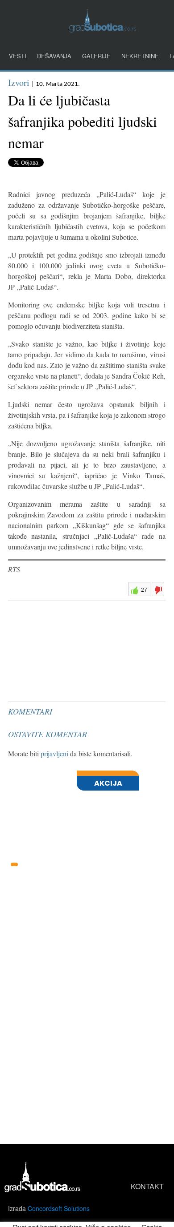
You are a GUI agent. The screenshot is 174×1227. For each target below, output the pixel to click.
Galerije (96, 56)
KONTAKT (147, 1186)
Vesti (17, 56)
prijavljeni (54, 753)
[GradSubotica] (102, 29)
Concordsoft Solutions (59, 1208)
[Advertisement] (75, 627)
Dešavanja (54, 56)
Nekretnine (140, 56)
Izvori (18, 83)
